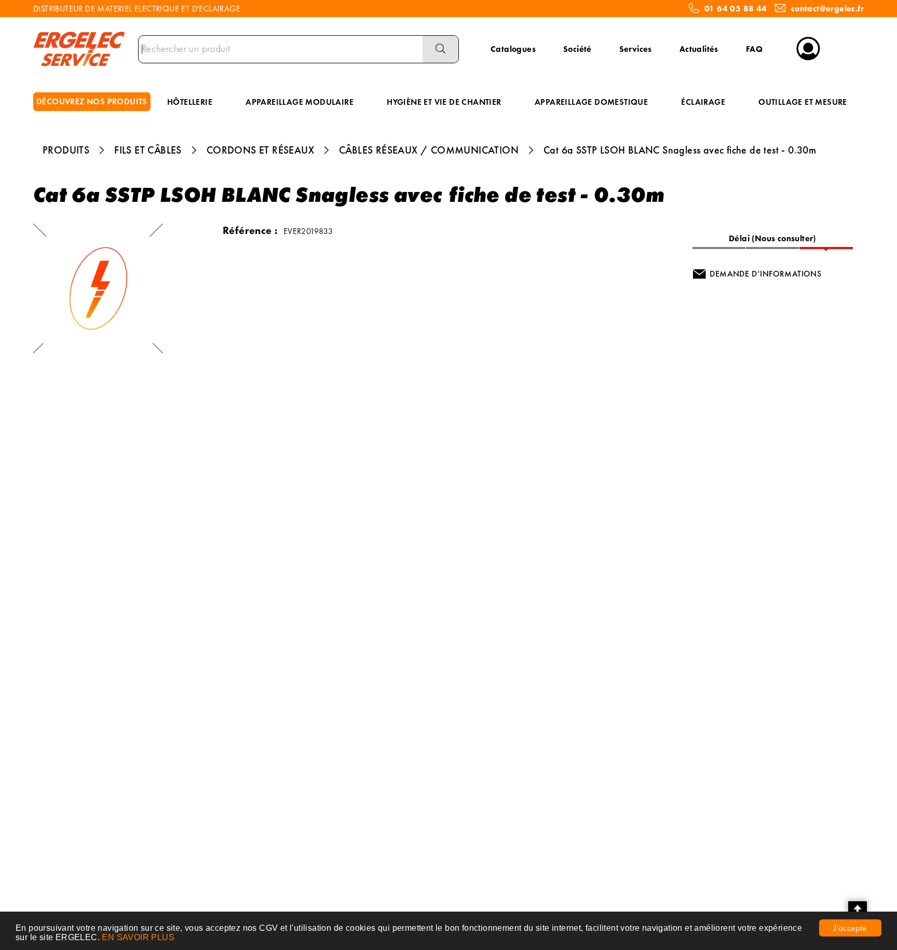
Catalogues (513, 49)
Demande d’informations (765, 273)
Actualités (698, 49)
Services (635, 49)
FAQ (754, 49)
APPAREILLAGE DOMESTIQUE (591, 102)
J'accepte (850, 927)
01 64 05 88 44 (735, 9)
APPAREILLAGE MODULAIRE (300, 102)
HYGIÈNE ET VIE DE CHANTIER (444, 102)
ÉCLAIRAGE (703, 102)
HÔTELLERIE (189, 102)
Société (577, 49)
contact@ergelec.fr (827, 9)
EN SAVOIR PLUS (138, 937)
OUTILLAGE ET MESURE (802, 102)
